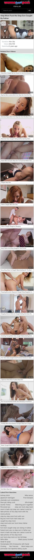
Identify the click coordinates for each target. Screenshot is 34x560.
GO (30, 10)
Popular (17, 6)
